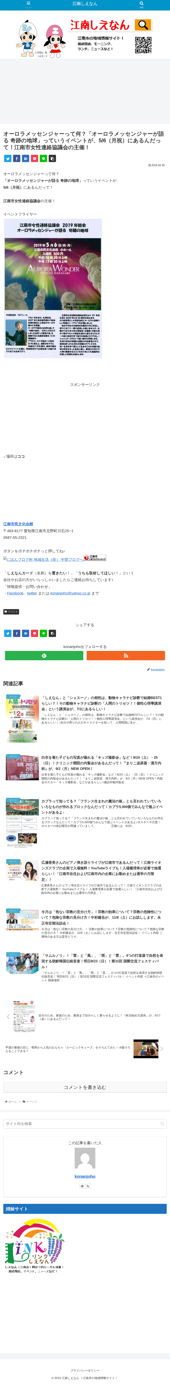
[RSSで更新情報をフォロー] (126, 655)
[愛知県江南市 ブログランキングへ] (94, 560)
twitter (32, 593)
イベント (13, 611)
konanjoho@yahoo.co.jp (70, 593)
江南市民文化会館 (18, 524)
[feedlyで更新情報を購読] (44, 655)
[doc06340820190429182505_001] (53, 358)
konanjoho (85, 1176)
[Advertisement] (85, 92)
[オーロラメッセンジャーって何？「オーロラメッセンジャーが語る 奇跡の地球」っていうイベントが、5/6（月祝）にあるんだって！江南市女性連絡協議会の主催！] (25, 158)
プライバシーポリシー (85, 1370)
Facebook (15, 593)
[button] (162, 1123)
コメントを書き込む (85, 1087)
